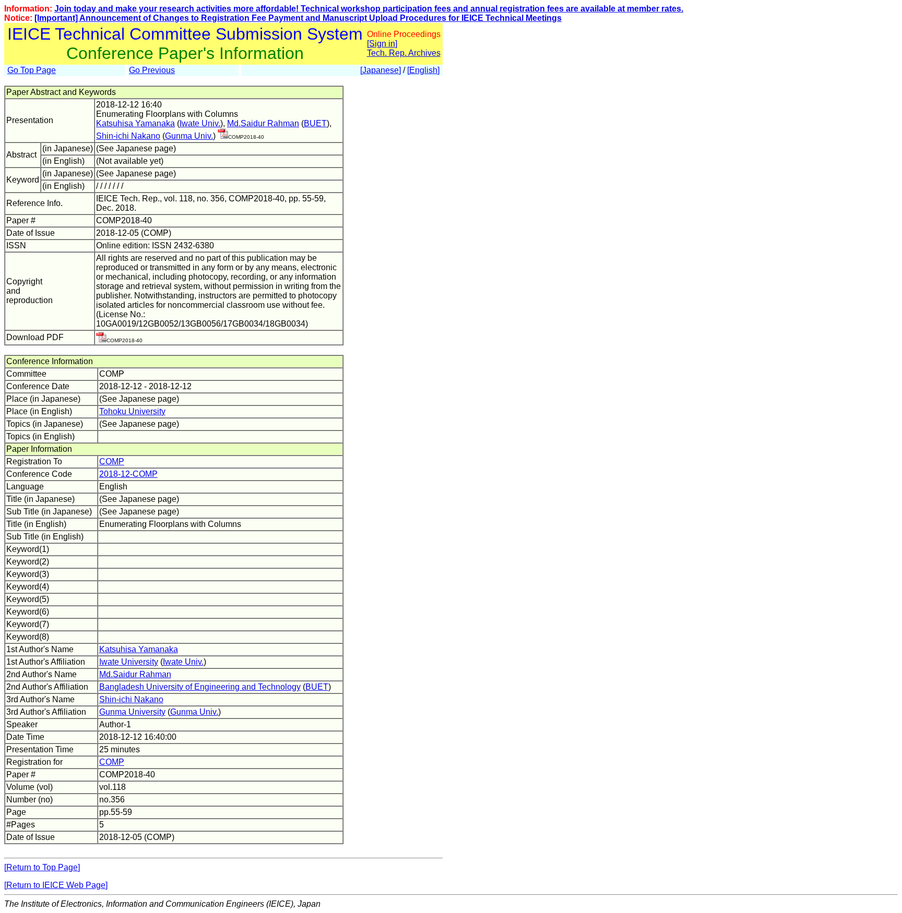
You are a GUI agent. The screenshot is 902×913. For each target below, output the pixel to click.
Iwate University (128, 661)
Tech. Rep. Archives (404, 53)
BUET (315, 123)
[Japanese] (380, 70)
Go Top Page (31, 70)
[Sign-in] (223, 135)
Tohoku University (132, 411)
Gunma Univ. (189, 135)
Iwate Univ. (200, 123)
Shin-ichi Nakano (128, 135)
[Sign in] (382, 43)
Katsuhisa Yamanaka (135, 123)
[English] (423, 70)
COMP (111, 461)
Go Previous (152, 70)
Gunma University (132, 711)
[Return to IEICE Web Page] (56, 885)
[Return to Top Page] (42, 867)
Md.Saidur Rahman (263, 123)
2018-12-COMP (128, 474)
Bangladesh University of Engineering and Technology (200, 686)
